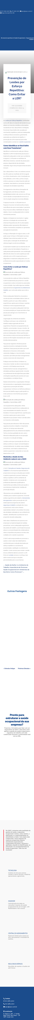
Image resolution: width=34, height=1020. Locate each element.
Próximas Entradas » (24, 668)
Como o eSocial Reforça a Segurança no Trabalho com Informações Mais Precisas (14, 630)
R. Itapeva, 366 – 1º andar (11, 1014)
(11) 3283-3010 (5, 11)
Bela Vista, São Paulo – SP (11, 1015)
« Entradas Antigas (9, 668)
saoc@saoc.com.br (27, 11)
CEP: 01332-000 (8, 1017)
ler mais (7, 613)
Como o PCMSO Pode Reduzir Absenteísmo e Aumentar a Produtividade (15, 653)
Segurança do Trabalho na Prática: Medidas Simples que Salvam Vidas (15, 606)
